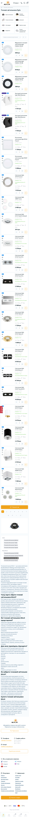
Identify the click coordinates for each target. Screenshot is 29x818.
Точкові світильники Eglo (10, 558)
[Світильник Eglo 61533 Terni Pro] (8, 281)
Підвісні (3, 775)
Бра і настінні (4, 788)
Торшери (3, 781)
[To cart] (25, 55)
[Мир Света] (14, 721)
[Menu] (2, 3)
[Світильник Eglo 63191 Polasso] (8, 455)
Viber (18, 763)
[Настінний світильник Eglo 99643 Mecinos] (8, 100)
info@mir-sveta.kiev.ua (7, 746)
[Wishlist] (2, 47)
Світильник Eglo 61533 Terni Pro (19, 275)
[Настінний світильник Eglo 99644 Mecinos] (8, 123)
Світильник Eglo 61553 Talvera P (19, 333)
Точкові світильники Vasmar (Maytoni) (13, 555)
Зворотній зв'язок (19, 785)
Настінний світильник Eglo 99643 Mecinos (21, 94)
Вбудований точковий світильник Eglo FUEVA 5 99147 (21, 44)
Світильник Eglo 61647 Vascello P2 (19, 388)
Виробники (17, 788)
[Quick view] (2, 44)
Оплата (17, 779)
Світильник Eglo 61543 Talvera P (19, 313)
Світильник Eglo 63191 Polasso (19, 448)
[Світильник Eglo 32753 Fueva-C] (8, 182)
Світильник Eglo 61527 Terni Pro (19, 237)
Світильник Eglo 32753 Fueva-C (19, 175)
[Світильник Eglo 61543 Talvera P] (8, 319)
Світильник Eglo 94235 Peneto (19, 488)
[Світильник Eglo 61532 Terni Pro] (8, 262)
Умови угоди (18, 775)
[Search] (24, 3)
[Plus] (22, 55)
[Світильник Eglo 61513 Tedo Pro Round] (8, 221)
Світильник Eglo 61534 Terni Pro (19, 294)
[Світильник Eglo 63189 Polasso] (8, 434)
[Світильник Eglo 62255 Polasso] (8, 413)
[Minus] (16, 55)
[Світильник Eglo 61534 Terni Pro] (8, 300)
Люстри (3, 785)
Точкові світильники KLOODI (11, 553)
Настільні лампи (4, 779)
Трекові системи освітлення (7, 790)
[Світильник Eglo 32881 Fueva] (8, 204)
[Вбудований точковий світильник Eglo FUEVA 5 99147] (8, 50)
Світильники (4, 777)
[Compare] (2, 49)
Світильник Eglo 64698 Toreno (19, 469)
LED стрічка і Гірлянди (6, 787)
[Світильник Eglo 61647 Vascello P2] (8, 394)
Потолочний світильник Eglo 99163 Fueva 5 (21, 139)
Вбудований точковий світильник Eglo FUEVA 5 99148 (21, 61)
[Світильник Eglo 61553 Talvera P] (8, 339)
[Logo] (7, 3)
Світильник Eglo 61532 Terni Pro (19, 256)
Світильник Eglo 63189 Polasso (19, 428)
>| (20, 515)
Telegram (19, 761)
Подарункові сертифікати (21, 790)
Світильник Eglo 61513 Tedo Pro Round (21, 215)
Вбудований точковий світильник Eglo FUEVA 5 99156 (21, 78)
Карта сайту (18, 787)
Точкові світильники (5, 783)
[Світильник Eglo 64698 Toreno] (8, 476)
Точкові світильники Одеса (11, 545)
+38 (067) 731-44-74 (6, 740)
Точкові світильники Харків (11, 547)
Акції (16, 792)
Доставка (17, 777)
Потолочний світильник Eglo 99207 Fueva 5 (21, 158)
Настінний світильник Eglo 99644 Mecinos (21, 116)
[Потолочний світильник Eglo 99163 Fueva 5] (8, 145)
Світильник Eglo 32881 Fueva (19, 198)
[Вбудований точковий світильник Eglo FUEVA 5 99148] (8, 67)
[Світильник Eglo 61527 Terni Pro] (8, 243)
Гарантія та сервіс (19, 781)
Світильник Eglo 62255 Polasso (19, 407)
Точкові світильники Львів (10, 542)
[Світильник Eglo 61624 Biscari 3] (8, 375)
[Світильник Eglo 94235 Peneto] (8, 495)
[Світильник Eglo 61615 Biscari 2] (8, 356)
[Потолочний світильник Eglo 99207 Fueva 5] (8, 163)
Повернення (18, 783)
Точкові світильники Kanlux (11, 560)
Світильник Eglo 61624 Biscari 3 (19, 369)
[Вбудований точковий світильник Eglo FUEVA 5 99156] (8, 84)
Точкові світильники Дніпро (11, 540)
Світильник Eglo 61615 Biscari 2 (19, 350)
